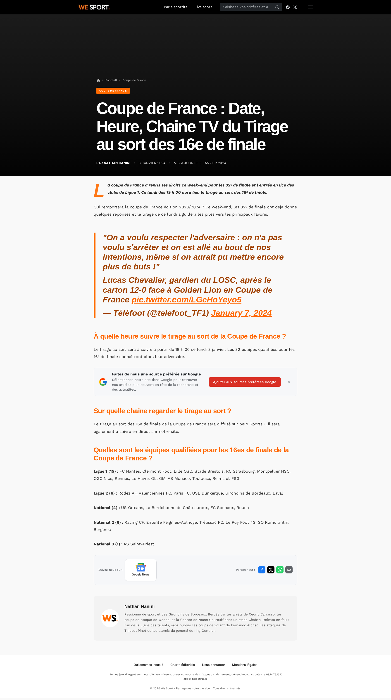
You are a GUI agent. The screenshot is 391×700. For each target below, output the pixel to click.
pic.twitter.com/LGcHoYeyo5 (186, 299)
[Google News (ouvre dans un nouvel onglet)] (141, 570)
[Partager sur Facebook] (261, 570)
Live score (203, 7)
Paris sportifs (175, 7)
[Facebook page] (288, 7)
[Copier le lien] (289, 570)
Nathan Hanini (139, 606)
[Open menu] (310, 7)
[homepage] (94, 6)
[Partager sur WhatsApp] (280, 570)
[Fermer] (289, 382)
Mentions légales (244, 665)
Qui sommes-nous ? (148, 665)
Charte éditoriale (182, 665)
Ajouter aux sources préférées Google (244, 382)
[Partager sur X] (270, 570)
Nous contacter (213, 665)
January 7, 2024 (241, 313)
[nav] (98, 80)
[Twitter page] (295, 7)
